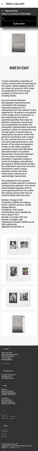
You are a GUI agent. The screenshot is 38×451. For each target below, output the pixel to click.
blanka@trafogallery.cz (9, 393)
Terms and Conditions (9, 416)
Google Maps (6, 363)
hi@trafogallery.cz (7, 360)
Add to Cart (19, 68)
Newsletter (5, 415)
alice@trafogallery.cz (8, 402)
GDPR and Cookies (8, 418)
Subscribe (19, 23)
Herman (17, 447)
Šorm (8, 447)
